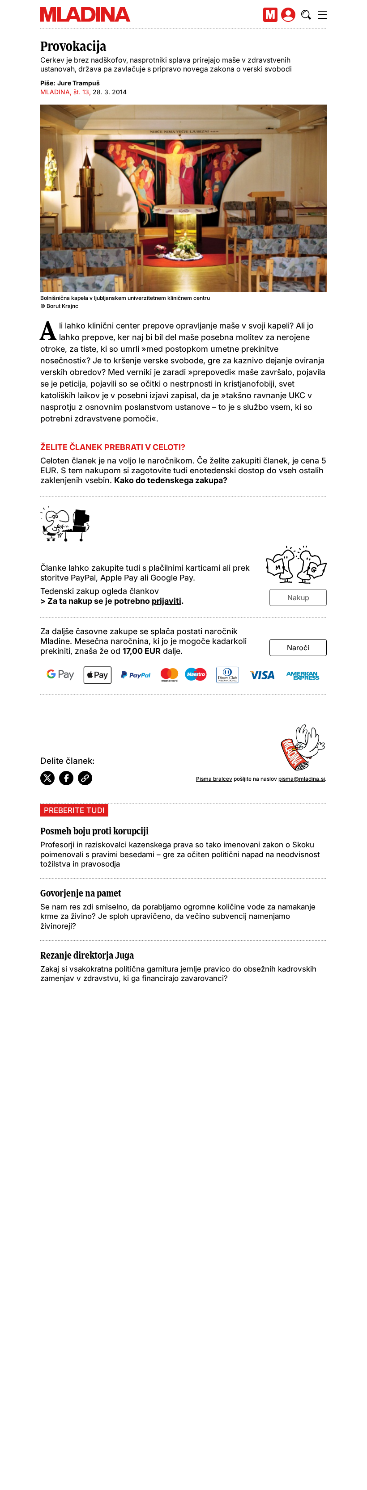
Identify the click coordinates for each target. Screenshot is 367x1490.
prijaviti (166, 601)
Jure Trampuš (78, 83)
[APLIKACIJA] (270, 15)
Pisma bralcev (214, 778)
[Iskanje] (306, 15)
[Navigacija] (322, 14)
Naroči (298, 647)
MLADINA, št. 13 (64, 92)
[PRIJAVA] (288, 15)
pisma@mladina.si (301, 778)
